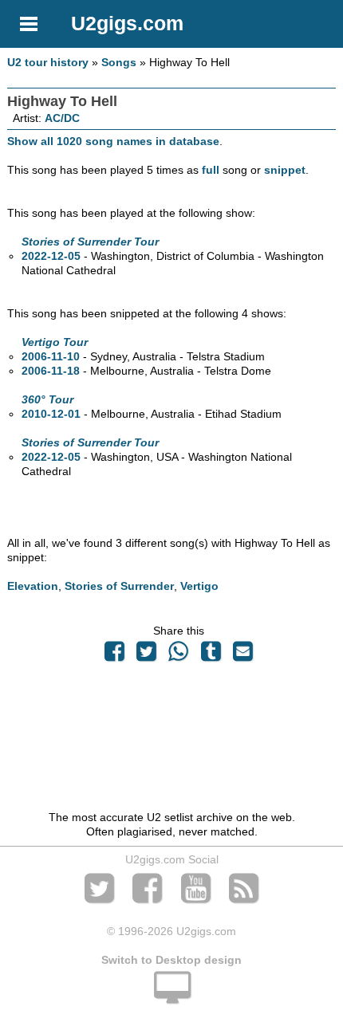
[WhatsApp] (179, 655)
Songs (118, 62)
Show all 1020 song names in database (113, 141)
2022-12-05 (51, 256)
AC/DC (62, 118)
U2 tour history (48, 62)
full (210, 169)
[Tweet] (147, 655)
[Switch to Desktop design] (171, 996)
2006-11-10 (51, 356)
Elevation (32, 586)
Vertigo (199, 586)
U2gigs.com (127, 23)
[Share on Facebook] (114, 655)
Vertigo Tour (55, 342)
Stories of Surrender (119, 586)
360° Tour (47, 399)
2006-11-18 (51, 370)
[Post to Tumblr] (211, 655)
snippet (285, 169)
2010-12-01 (51, 413)
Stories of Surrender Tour (90, 241)
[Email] (242, 655)
